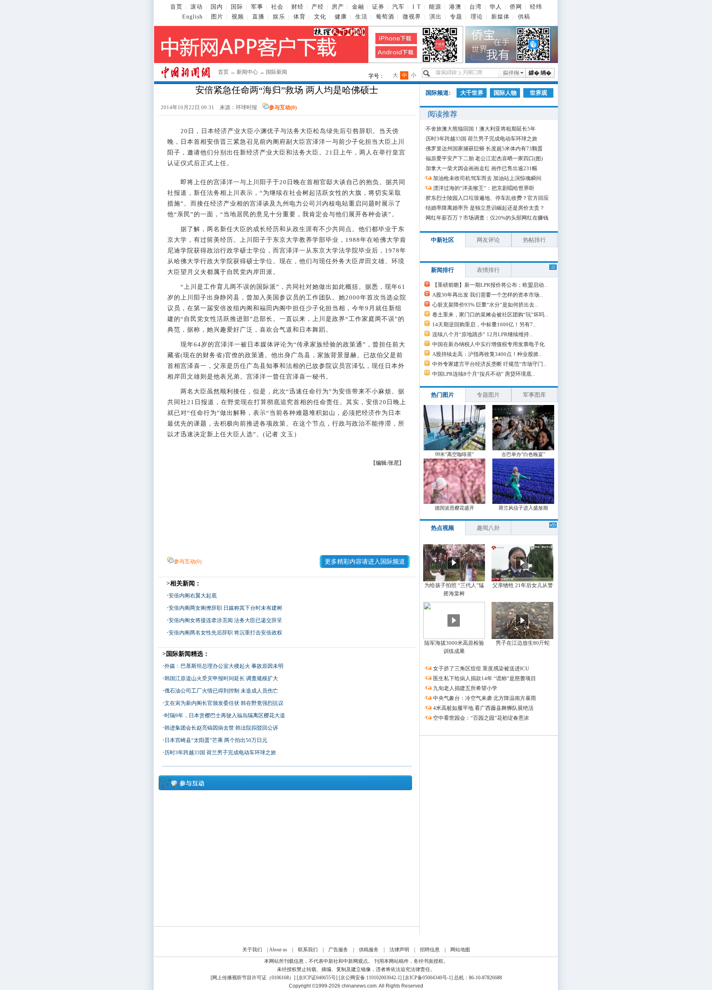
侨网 (516, 7)
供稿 (524, 17)
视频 (238, 17)
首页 (176, 7)
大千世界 (471, 93)
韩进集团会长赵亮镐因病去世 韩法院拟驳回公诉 (221, 728)
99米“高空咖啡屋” (454, 454)
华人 (496, 7)
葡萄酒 (385, 17)
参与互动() (283, 107)
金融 (358, 7)
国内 (217, 7)
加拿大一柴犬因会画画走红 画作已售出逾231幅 (481, 168)
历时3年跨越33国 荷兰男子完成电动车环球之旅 (220, 752)
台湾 (475, 7)
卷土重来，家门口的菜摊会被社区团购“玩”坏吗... (490, 314)
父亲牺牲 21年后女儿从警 (522, 585)
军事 (257, 7)
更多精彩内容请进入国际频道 (365, 561)
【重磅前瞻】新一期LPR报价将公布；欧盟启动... (490, 285)
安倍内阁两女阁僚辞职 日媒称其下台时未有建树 (225, 608)
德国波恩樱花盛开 (454, 508)
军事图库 (534, 395)
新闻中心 (247, 72)
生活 (361, 17)
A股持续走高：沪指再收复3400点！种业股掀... (487, 354)
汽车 (398, 7)
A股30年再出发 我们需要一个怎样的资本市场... (487, 295)
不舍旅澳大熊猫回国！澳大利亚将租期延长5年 (481, 129)
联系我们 (308, 950)
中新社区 (442, 240)
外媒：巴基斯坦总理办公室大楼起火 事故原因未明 (223, 666)
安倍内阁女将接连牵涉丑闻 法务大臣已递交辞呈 (225, 620)
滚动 (196, 7)
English (192, 17)
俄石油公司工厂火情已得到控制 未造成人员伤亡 (221, 691)
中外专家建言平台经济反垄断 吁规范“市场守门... (489, 364)
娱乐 (279, 17)
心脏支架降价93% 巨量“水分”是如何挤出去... (485, 305)
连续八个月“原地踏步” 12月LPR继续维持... (482, 334)
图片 (217, 17)
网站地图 (460, 950)
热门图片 (442, 395)
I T (416, 7)
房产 (338, 7)
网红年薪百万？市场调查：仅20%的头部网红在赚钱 (487, 218)
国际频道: (438, 93)
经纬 (536, 7)
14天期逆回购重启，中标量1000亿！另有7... (484, 324)
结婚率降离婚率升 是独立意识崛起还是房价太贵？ (485, 208)
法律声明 (399, 950)
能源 (435, 7)
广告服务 (338, 950)
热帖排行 (534, 240)
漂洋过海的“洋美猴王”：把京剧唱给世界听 (483, 188)
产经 (318, 7)
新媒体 (500, 17)
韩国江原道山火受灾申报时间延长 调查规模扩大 (221, 678)
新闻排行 (442, 270)
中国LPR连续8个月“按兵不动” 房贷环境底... (483, 374)
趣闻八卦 (488, 528)
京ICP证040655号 (317, 978)
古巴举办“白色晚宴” (523, 454)
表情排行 (488, 270)
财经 (297, 7)
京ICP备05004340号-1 (428, 978)
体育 (299, 17)
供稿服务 (369, 950)
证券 (378, 7)
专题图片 (488, 395)
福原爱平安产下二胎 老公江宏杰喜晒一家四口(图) (484, 158)
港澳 (455, 7)
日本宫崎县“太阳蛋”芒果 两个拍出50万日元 (215, 740)
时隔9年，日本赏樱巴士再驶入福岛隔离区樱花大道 (224, 715)
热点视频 (442, 528)
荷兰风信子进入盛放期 (523, 508)
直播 (258, 17)
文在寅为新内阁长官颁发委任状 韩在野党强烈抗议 (223, 703)
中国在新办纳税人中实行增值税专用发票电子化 (488, 344)
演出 (435, 17)
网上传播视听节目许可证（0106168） (253, 978)
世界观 (538, 93)
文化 (320, 17)
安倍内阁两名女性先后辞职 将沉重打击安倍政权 (225, 633)
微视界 (412, 17)
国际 (237, 7)
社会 (277, 7)
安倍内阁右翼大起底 (193, 595)
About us (278, 950)
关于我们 (252, 950)
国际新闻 (276, 72)
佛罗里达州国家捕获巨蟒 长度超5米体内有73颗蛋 (484, 148)
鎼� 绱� (540, 73)
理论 (477, 17)
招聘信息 (430, 950)
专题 (456, 17)
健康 (341, 17)
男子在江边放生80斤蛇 (523, 643)
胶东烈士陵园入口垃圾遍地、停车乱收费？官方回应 (487, 198)
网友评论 (488, 240)
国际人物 (505, 93)
